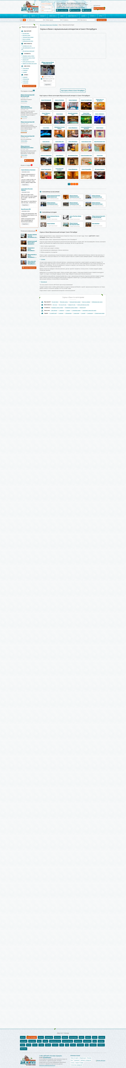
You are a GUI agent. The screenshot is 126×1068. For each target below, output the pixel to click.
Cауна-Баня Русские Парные (27, 189)
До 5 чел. (55, 304)
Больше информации (29, 267)
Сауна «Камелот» (99, 114)
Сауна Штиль (46, 141)
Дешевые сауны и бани (28, 56)
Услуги (91, 16)
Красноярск (32, 1041)
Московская (44, 282)
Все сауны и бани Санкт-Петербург (49, 25)
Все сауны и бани (62, 10)
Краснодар (23, 1041)
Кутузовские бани (73, 155)
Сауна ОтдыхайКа (86, 169)
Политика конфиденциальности (47, 1065)
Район (24, 16)
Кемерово (101, 1037)
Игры (99, 16)
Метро (32, 16)
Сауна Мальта (59, 155)
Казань (94, 1037)
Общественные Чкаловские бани (74, 203)
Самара (41, 1045)
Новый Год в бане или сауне (29, 63)
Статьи (72, 1062)
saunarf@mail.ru (47, 1057)
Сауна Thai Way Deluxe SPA (75, 216)
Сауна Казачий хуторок (59, 169)
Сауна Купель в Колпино (28, 169)
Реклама (89, 1058)
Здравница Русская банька (59, 127)
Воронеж (65, 1037)
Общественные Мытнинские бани (74, 223)
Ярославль (23, 1048)
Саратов (48, 1045)
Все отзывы (30, 160)
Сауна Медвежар (72, 169)
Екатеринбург (73, 1037)
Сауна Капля (59, 114)
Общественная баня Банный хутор (47, 63)
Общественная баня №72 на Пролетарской (98, 216)
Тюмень (73, 1045)
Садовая (43, 259)
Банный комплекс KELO (73, 114)
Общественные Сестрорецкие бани (52, 203)
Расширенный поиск (30, 86)
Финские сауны (26, 35)
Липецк (45, 1041)
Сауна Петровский (46, 100)
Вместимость (71, 16)
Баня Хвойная (95, 223)
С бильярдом (25, 79)
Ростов (28, 1045)
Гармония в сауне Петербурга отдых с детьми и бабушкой (32, 250)
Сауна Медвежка (72, 127)
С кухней (83, 313)
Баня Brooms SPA (26, 209)
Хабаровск (93, 1045)
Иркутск (88, 1037)
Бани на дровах (26, 39)
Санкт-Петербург (31, 1037)
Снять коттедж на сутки (28, 61)
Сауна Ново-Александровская (86, 114)
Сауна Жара (46, 127)
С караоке (24, 77)
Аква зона (51, 16)
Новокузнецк (78, 1041)
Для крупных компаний (28, 51)
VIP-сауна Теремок (100, 169)
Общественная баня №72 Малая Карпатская (53, 196)
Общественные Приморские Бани (74, 196)
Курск (39, 1041)
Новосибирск (87, 1041)
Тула (67, 1045)
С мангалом (25, 81)
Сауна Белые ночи (86, 141)
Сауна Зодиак (99, 127)
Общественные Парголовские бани (26, 107)
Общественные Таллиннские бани (97, 196)
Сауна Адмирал (73, 100)
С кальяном (25, 82)
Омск (94, 1041)
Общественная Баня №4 (27, 122)
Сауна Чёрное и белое (46, 114)
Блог (72, 1060)
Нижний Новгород (67, 1041)
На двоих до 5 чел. (27, 46)
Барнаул (41, 1037)
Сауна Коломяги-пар (86, 155)
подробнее (47, 84)
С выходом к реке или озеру (89, 310)
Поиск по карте (76, 10)
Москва (23, 1037)
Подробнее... (25, 184)
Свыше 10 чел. (72, 304)
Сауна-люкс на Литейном (100, 100)
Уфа (87, 1045)
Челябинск (101, 1045)
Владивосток (49, 1037)
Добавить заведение (86, 1060)
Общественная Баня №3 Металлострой (27, 95)
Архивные (76, 1060)
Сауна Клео (100, 155)
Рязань (35, 1045)
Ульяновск (80, 1045)
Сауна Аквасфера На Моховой (86, 127)
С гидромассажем (76, 310)
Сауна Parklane (51, 223)
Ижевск (81, 1037)
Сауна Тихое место (46, 169)
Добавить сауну (100, 8)
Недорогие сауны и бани (28, 57)
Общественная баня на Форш (53, 216)
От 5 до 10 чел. (62, 304)
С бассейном (25, 68)
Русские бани (25, 33)
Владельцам (87, 10)
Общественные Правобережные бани (27, 146)
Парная (41, 16)
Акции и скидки (79, 1062)
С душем (24, 72)
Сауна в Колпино (59, 100)
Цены (61, 16)
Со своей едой (53, 313)
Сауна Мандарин (72, 141)
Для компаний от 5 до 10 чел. (28, 48)
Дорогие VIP (25, 59)
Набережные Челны (55, 1041)
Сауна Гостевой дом (86, 100)
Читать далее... (24, 101)
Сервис (82, 16)
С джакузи (24, 70)
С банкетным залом (99, 313)
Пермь (22, 1045)
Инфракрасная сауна (27, 41)
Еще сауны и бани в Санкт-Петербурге (73, 90)
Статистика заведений (76, 1065)
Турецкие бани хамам (27, 37)
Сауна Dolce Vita (59, 141)
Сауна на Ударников (46, 155)
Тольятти (55, 1045)
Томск (61, 1045)
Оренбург (101, 1041)
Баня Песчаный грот (99, 141)
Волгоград (57, 1037)
